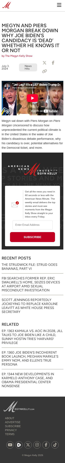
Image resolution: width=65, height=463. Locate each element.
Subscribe (13, 426)
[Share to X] (44, 63)
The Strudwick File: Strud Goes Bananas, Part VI (29, 267)
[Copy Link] (44, 71)
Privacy (11, 430)
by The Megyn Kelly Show (17, 55)
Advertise (12, 422)
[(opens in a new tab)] (10, 445)
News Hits (28, 67)
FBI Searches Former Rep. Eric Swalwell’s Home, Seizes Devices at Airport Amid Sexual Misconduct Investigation (31, 284)
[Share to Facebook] (53, 63)
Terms (9, 434)
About (9, 418)
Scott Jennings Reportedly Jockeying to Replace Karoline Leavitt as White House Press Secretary (30, 306)
